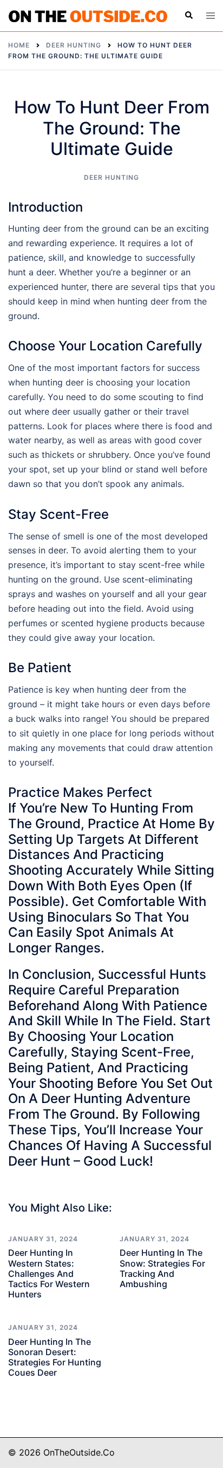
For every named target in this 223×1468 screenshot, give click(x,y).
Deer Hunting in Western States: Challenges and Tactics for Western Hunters (49, 1273)
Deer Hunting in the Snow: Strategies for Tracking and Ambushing (162, 1268)
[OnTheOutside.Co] (88, 15)
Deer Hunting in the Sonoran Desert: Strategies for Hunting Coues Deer (54, 1357)
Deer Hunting (111, 177)
